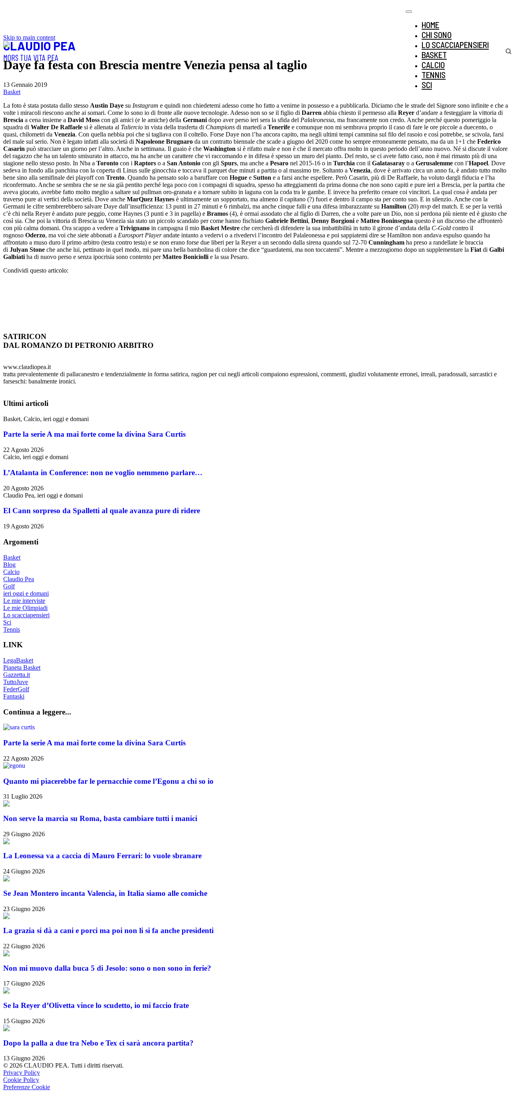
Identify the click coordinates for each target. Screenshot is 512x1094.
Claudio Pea (18, 579)
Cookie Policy (21, 1079)
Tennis (11, 629)
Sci (7, 622)
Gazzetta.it (16, 674)
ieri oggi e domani (26, 593)
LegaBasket (18, 660)
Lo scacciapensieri (26, 615)
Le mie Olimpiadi (25, 607)
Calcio (11, 571)
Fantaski (13, 696)
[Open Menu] (409, 11)
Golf (9, 586)
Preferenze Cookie (26, 1087)
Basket (11, 91)
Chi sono (437, 35)
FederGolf (16, 689)
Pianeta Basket (21, 667)
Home (430, 25)
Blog (9, 564)
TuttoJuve (15, 681)
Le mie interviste (24, 600)
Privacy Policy (21, 1072)
